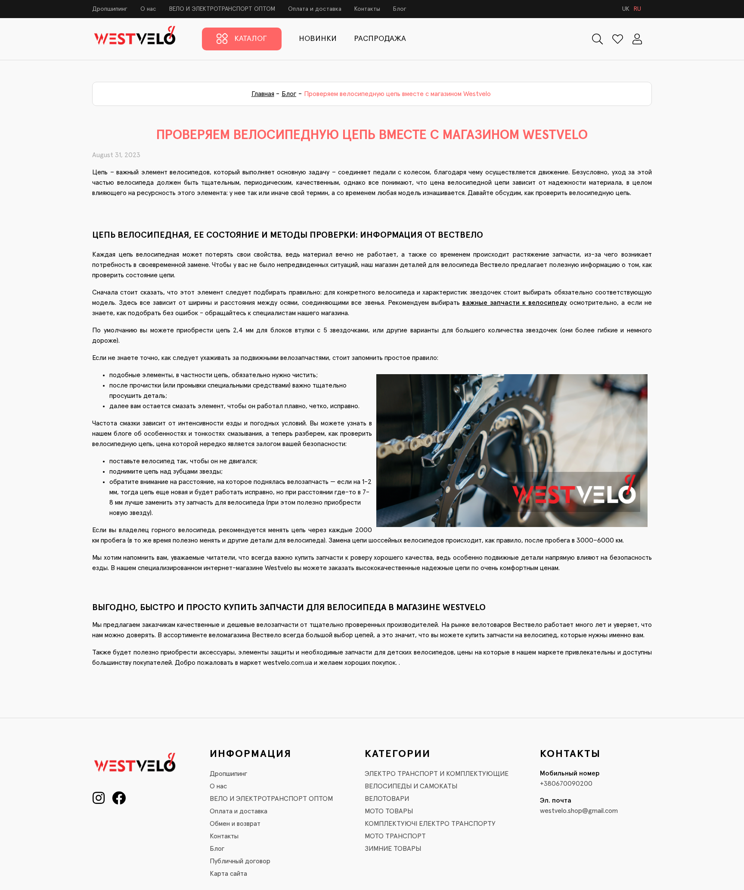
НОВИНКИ (318, 39)
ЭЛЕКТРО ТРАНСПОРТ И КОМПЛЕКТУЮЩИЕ (436, 773)
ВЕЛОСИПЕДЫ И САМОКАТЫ (411, 786)
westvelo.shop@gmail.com (579, 810)
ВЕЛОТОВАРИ (387, 798)
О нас (148, 9)
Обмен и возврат (235, 823)
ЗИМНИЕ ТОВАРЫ (393, 848)
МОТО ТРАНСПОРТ (395, 836)
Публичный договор (240, 861)
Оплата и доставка (314, 9)
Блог (399, 9)
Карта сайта (228, 873)
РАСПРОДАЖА (380, 39)
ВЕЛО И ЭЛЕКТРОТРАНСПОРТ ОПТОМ (222, 9)
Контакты (367, 9)
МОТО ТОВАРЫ (389, 811)
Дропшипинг (109, 9)
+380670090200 (566, 783)
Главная (262, 93)
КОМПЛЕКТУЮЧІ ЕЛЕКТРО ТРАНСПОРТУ (430, 823)
